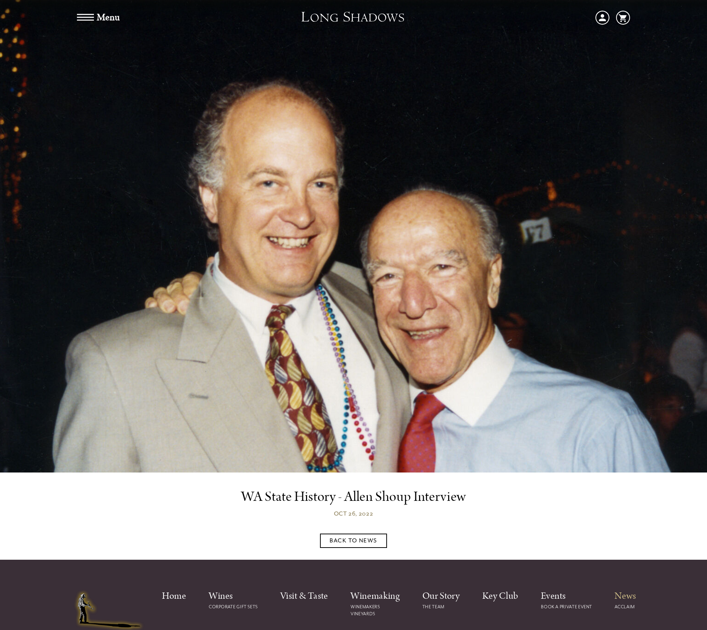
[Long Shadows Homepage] (353, 17)
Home (174, 596)
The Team (433, 607)
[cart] (623, 17)
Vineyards (363, 614)
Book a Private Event (566, 607)
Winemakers (365, 607)
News (625, 596)
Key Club (500, 596)
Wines (221, 596)
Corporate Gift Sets (233, 607)
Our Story (441, 596)
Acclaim (624, 607)
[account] (602, 17)
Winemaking (375, 596)
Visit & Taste (304, 596)
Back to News (353, 540)
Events (553, 596)
